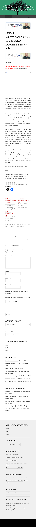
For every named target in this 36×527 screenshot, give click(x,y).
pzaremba (12, 226)
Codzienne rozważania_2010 (17, 224)
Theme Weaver (23, 524)
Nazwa (7, 271)
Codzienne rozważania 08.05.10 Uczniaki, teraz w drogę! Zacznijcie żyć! (18, 238)
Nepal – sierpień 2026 (10, 368)
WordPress (24, 522)
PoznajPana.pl (18, 6)
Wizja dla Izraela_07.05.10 (12, 236)
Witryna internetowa (10, 284)
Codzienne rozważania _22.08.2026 (14, 363)
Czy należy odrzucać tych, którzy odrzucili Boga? (17, 371)
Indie (6, 345)
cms (6, 408)
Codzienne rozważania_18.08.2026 (13, 378)
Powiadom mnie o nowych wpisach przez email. (18, 297)
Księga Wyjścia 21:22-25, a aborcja (18, 406)
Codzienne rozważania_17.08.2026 (13, 381)
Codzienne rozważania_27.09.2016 (10, 213)
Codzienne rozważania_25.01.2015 (23, 200)
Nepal (6, 350)
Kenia (6, 348)
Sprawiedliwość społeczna (11, 360)
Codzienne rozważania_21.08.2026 (13, 376)
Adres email (8, 278)
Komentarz (8, 255)
